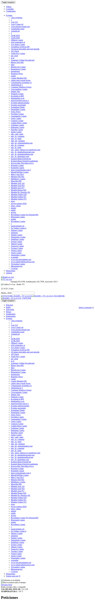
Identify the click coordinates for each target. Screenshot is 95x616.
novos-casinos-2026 (18, 203)
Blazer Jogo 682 (17, 62)
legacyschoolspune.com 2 (21, 170)
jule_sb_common (17, 145)
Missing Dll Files (17, 177)
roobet (13, 219)
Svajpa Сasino (16, 242)
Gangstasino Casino (18, 116)
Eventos (9, 15)
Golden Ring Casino (19, 123)
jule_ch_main (16, 138)
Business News (17, 74)
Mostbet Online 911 (18, 197)
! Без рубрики (16, 18)
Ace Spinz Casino (18, 44)
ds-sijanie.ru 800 (17, 96)
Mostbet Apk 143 (17, 183)
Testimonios (10, 314)
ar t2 (12, 58)
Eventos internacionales (20, 103)
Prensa (8, 312)
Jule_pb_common (18, 141)
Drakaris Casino (17, 94)
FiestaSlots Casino (18, 109)
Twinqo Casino (17, 248)
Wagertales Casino (18, 255)
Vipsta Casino (16, 250)
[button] (4, 585)
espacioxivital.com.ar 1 (20, 100)
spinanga (14, 233)
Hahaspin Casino (17, 127)
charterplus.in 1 (17, 85)
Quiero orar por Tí (13, 576)
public (13, 210)
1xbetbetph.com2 (17, 29)
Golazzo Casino (17, 121)
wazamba (14, 257)
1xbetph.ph (15, 31)
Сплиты (14, 268)
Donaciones (10, 271)
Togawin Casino (17, 246)
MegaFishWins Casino (20, 172)
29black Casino (17, 40)
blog (12, 65)
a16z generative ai (18, 42)
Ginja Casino (16, 118)
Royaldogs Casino (18, 221)
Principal (9, 305)
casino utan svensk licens (20, 80)
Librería (9, 273)
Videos (8, 7)
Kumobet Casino (17, 168)
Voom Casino (16, 253)
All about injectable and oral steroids (25, 49)
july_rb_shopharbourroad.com (23, 152)
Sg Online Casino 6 (18, 228)
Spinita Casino (16, 235)
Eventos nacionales (18, 105)
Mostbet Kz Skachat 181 (20, 192)
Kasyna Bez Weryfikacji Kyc (22, 163)
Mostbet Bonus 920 (18, 190)
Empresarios (11, 316)
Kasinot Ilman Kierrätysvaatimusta (24, 161)
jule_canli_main (17, 134)
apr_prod (14, 56)
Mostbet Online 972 (18, 199)
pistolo (13, 208)
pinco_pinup (16, 206)
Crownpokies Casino (19, 89)
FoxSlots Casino (17, 114)
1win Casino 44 (17, 24)
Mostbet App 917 (17, 188)
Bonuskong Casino (18, 69)
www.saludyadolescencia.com (23, 262)
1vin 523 (14, 22)
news (13, 201)
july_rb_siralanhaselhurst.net (22, 154)
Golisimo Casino (17, 125)
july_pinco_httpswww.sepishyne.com (25, 150)
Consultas (10, 9)
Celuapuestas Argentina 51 (21, 82)
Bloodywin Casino (18, 67)
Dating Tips (15, 91)
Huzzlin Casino (17, 130)
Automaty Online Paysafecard (22, 60)
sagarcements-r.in (17, 226)
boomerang (15, 71)
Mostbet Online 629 (18, 194)
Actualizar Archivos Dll (20, 47)
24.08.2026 (15, 35)
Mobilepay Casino (18, 179)
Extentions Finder (18, 107)
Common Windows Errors (21, 87)
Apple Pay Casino (18, 53)
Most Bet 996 (16, 181)
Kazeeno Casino (17, 165)
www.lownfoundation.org (21, 259)
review (13, 212)
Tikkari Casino (16, 244)
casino (13, 76)
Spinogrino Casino (18, 237)
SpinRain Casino (17, 239)
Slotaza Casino (17, 230)
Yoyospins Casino (18, 264)
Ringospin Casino (18, 217)
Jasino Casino (16, 132)
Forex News (16, 112)
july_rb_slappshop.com (20, 156)
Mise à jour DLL (17, 174)
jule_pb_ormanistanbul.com (22, 143)
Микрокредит (17, 266)
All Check (15, 51)
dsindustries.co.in (17, 98)
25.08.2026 (15, 38)
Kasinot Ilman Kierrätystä (21, 159)
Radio (8, 307)
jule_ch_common (17, 136)
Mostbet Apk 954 (17, 186)
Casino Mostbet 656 (19, 78)
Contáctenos (11, 11)
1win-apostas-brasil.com (20, 27)
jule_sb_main (16, 147)
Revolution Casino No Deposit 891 (24, 215)
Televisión (10, 309)
